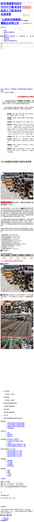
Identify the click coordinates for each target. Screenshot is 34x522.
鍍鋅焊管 (10, 436)
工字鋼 (9, 474)
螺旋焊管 (10, 434)
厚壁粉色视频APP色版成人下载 (16, 446)
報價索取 (6, 520)
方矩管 (9, 442)
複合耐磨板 (10, 465)
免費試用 (6, 39)
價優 (7, 515)
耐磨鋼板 (10, 460)
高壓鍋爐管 (10, 428)
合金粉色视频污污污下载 (14, 450)
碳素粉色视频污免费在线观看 (15, 423)
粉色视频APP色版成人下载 (15, 441)
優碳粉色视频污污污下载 (14, 456)
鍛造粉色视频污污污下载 (14, 452)
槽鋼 (8, 472)
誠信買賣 (22, 36)
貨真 (1, 515)
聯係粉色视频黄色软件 (10, 40)
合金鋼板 (10, 464)
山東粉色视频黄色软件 (10, 100)
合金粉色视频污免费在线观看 (15, 424)
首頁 (5, 30)
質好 (4, 515)
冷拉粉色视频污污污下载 (14, 454)
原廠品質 (12, 36)
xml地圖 (3, 478)
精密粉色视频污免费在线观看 (15, 426)
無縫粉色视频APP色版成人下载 (16, 444)
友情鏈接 (3, 506)
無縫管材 (14, 89)
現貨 (10, 515)
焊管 (8, 433)
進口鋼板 (10, 462)
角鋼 (8, 470)
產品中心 (7, 89)
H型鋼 (9, 475)
